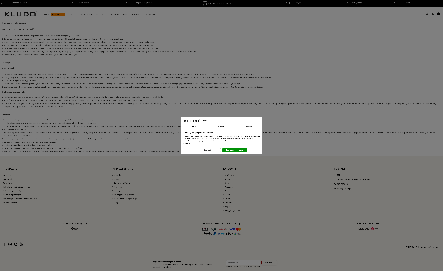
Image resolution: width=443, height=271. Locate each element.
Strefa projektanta (122, 183)
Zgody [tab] (194, 126)
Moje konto (8, 175)
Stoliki (227, 179)
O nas (116, 179)
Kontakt (117, 175)
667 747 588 (342, 184)
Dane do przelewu (11, 202)
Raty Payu (7, 183)
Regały (228, 206)
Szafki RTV (229, 175)
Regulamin (8, 179)
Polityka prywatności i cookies (16, 187)
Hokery (228, 198)
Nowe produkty (120, 191)
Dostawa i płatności (12, 195)
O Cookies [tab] (248, 126)
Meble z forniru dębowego (125, 198)
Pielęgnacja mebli (233, 210)
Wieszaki (229, 187)
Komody (228, 202)
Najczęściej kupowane (124, 195)
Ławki (227, 195)
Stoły (227, 183)
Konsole (228, 191)
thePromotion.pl (434, 247)
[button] (46, 14)
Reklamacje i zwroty (12, 191)
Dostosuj (207, 150)
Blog (116, 202)
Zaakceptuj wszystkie (234, 150)
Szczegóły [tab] (221, 126)
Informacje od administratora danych (20, 198)
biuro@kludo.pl (344, 188)
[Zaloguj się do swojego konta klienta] (433, 14)
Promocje (118, 187)
